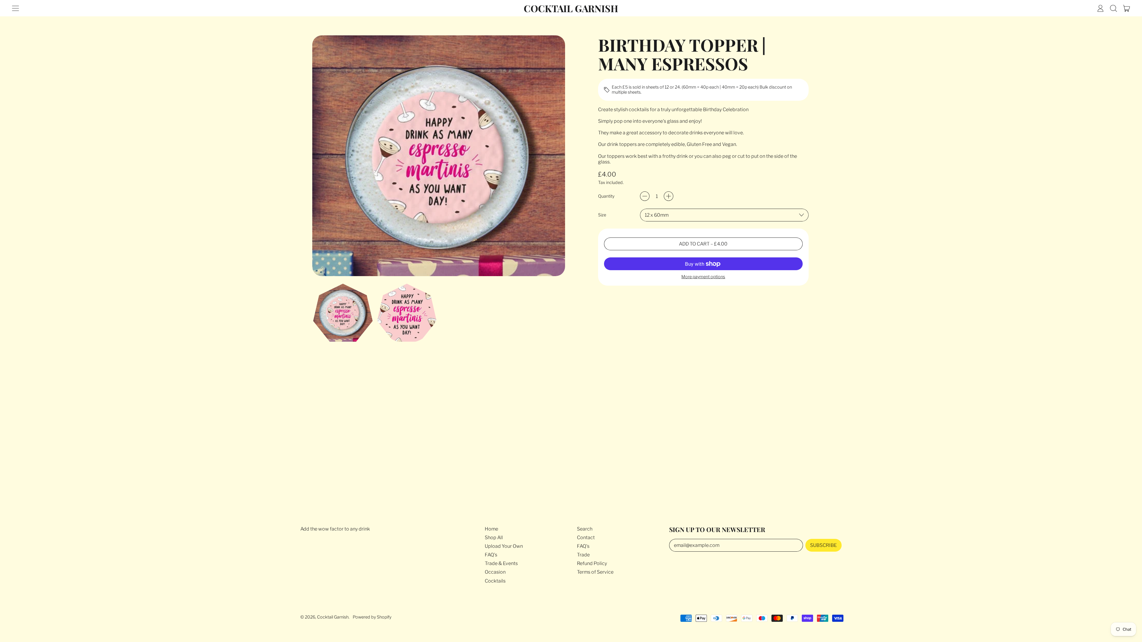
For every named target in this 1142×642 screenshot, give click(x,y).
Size (602, 215)
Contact (586, 537)
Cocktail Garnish (571, 8)
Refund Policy (592, 563)
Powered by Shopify (372, 617)
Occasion (495, 572)
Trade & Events (501, 563)
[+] (668, 196)
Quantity (606, 196)
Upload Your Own (504, 546)
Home (491, 529)
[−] (645, 196)
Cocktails (495, 581)
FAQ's (491, 555)
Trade (583, 555)
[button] (1113, 8)
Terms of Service (595, 572)
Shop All (494, 537)
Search (584, 529)
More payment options (703, 276)
